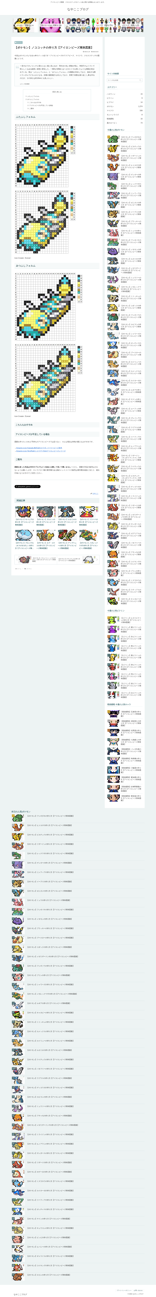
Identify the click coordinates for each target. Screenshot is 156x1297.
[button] (140, 80)
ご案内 (31, 108)
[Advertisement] (125, 54)
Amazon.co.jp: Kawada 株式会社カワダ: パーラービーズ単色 (39, 448)
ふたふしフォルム (33, 96)
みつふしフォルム (33, 99)
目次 (54, 92)
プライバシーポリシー (124, 1290)
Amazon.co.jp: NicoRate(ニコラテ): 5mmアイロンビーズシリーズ (41, 451)
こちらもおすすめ (35, 102)
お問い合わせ (138, 1290)
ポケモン (19, 42)
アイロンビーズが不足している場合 (41, 105)
